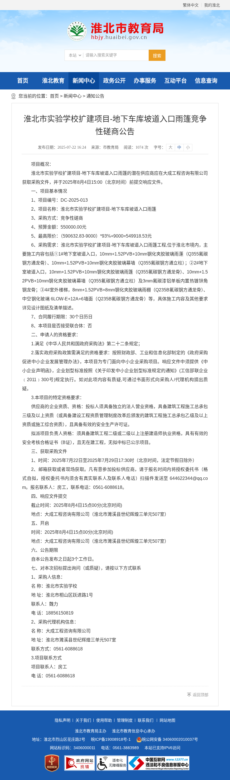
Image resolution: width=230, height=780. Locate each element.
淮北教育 (53, 81)
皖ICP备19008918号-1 (111, 739)
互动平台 (175, 81)
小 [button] (188, 147)
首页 (22, 81)
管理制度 (125, 720)
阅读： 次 (136, 147)
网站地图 (167, 720)
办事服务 (145, 81)
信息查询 (206, 81)
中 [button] (179, 147)
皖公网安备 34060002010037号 (170, 739)
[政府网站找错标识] (79, 763)
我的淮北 (212, 5)
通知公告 (95, 96)
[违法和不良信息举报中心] (158, 763)
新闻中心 (84, 81)
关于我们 (83, 720)
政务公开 (114, 81)
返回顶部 (200, 694)
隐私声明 (62, 720)
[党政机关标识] (52, 763)
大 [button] (171, 147)
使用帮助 (104, 720)
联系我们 (145, 720)
